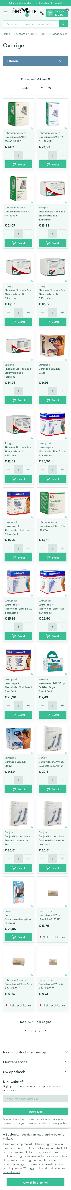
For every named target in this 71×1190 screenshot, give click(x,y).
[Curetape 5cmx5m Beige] (52, 345)
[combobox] (31, 23)
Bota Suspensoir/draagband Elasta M (18, 919)
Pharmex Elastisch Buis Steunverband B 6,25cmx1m (52, 294)
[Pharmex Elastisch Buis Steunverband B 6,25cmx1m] (52, 267)
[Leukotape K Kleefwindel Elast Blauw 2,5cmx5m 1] (18, 581)
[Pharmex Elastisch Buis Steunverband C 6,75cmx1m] (18, 424)
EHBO (44, 33)
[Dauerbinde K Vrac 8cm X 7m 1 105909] (52, 961)
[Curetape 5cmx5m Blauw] (18, 738)
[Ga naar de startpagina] (24, 13)
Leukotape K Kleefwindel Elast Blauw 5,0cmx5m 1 (52, 451)
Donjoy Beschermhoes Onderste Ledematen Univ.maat (51, 840)
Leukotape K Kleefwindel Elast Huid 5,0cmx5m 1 (51, 608)
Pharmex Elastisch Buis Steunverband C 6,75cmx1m (18, 451)
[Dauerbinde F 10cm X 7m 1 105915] (18, 188)
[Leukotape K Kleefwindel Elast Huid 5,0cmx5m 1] (52, 581)
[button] (35, 61)
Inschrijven (35, 1111)
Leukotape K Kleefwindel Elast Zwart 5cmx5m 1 (18, 687)
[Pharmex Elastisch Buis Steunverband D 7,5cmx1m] (18, 267)
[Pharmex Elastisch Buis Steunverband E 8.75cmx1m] (52, 188)
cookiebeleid (11, 1172)
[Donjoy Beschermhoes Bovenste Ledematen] (52, 738)
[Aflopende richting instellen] (50, 87)
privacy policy (59, 1123)
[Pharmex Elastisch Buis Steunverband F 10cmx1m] (18, 345)
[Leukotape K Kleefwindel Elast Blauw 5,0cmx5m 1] (52, 424)
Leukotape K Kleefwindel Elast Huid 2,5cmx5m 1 (17, 530)
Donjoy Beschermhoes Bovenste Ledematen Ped (17, 840)
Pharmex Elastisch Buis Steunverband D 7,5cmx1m (18, 294)
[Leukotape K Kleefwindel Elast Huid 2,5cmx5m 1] (18, 503)
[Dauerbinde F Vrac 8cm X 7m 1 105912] (18, 961)
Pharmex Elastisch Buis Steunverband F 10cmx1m (18, 372)
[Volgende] (44, 1030)
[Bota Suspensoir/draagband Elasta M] (18, 892)
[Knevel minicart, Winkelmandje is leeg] (50, 13)
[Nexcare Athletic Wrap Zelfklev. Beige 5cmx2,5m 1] (52, 660)
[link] (26, 1030)
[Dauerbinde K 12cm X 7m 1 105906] (52, 114)
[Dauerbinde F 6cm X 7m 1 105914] (52, 503)
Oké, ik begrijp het (35, 1182)
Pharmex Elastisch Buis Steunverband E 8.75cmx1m (52, 215)
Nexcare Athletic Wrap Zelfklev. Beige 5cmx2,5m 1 (52, 687)
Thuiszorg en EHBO (25, 33)
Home (6, 33)
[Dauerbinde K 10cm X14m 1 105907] (18, 114)
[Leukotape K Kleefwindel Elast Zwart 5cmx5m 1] (18, 660)
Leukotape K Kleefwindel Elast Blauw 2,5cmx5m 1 (18, 608)
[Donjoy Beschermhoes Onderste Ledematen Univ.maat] (52, 813)
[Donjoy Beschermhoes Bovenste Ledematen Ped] (18, 813)
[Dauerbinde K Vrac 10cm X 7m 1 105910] (52, 892)
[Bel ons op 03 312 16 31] (42, 13)
